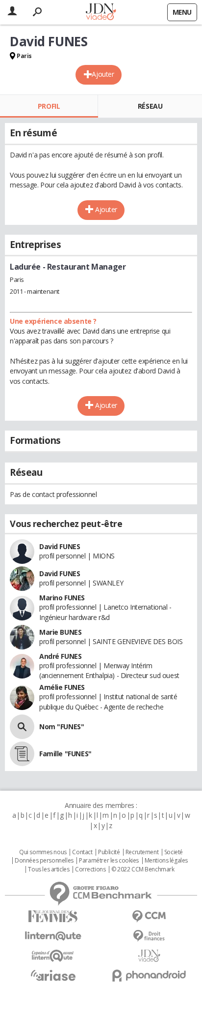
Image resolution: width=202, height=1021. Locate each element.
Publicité (109, 852)
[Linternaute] (53, 936)
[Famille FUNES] (22, 754)
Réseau (150, 106)
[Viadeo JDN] (149, 956)
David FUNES (59, 546)
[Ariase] (53, 975)
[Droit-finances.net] (149, 936)
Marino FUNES (62, 597)
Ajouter (103, 74)
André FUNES (60, 656)
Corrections (90, 869)
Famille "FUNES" (65, 753)
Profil (49, 106)
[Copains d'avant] (53, 956)
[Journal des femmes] (53, 916)
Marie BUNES (60, 632)
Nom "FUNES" (61, 726)
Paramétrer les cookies (109, 860)
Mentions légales (166, 860)
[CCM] (149, 916)
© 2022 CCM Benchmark (143, 869)
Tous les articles (48, 869)
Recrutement (142, 852)
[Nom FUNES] (22, 726)
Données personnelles (44, 860)
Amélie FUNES (62, 687)
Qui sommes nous (43, 852)
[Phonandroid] (149, 975)
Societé (173, 852)
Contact (82, 852)
